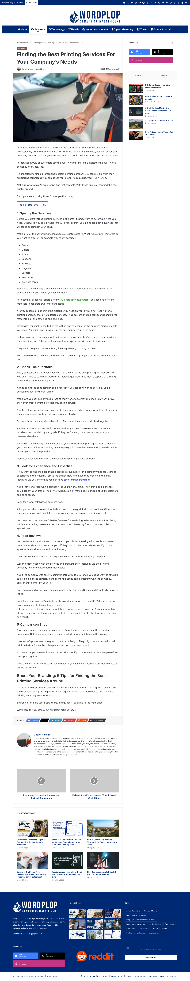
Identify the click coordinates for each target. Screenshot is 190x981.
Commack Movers (150, 911)
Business (39, 29)
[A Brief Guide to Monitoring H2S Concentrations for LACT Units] (136, 111)
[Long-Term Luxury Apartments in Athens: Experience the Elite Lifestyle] (95, 913)
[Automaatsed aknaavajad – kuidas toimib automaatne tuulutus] (95, 934)
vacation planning (154, 933)
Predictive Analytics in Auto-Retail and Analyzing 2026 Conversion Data (67, 874)
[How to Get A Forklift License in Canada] (136, 100)
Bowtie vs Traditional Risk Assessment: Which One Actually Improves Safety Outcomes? (31, 874)
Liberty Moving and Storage (136, 915)
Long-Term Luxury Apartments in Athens (140, 920)
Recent (164, 75)
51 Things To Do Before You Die (159, 120)
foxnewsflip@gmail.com (32, 934)
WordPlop (53, 976)
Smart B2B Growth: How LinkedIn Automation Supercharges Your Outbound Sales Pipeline (66, 842)
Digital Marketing (123, 29)
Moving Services (155, 924)
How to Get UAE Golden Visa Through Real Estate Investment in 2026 (102, 842)
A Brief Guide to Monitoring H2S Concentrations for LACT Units (158, 110)
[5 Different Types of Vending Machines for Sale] (136, 88)
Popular (138, 75)
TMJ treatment (170, 924)
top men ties (144, 928)
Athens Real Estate (133, 911)
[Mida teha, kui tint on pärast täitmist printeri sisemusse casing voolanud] (77, 934)
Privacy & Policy (141, 976)
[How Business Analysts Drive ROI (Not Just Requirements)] (103, 860)
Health (75, 29)
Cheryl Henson (27, 69)
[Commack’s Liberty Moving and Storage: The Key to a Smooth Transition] (32, 828)
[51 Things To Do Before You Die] (136, 124)
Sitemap (173, 976)
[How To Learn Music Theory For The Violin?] (136, 135)
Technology (58, 29)
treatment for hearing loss (135, 933)
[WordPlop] (95, 17)
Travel (143, 29)
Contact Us (160, 29)
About (130, 976)
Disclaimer (153, 976)
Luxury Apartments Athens (135, 924)
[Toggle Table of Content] (43, 205)
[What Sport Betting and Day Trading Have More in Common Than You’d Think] (77, 924)
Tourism (155, 928)
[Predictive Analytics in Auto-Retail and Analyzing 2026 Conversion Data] (67, 860)
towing (164, 928)
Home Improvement (96, 29)
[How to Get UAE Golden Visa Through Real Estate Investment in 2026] (103, 828)
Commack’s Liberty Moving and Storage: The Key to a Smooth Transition (31, 842)
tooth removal (131, 928)
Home (23, 29)
